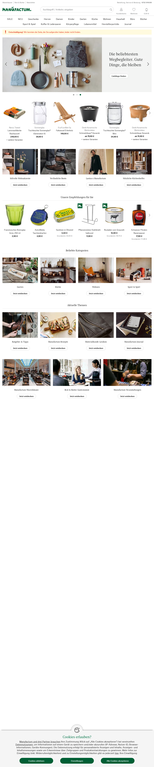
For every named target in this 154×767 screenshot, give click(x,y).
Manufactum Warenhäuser (26, 389)
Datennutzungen (24, 744)
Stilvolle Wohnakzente (20, 178)
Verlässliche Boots (58, 178)
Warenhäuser (7, 2)
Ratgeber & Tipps (20, 341)
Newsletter (31, 2)
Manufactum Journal (133, 341)
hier (117, 753)
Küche (58, 287)
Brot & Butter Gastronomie (77, 389)
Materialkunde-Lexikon (96, 341)
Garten (20, 287)
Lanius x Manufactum (96, 178)
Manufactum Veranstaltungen (127, 389)
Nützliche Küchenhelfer (134, 178)
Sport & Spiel (134, 287)
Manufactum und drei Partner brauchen (39, 741)
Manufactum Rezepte (58, 341)
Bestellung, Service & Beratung (134, 2)
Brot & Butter (19, 2)
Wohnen (96, 287)
